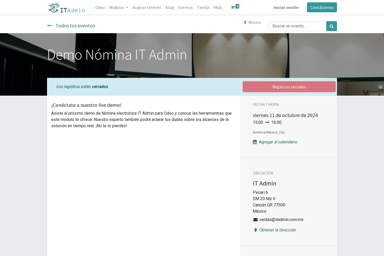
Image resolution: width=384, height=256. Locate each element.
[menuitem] (100, 7)
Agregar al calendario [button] (278, 141)
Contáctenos (322, 7)
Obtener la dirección (277, 230)
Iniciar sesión (286, 7)
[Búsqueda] (331, 26)
